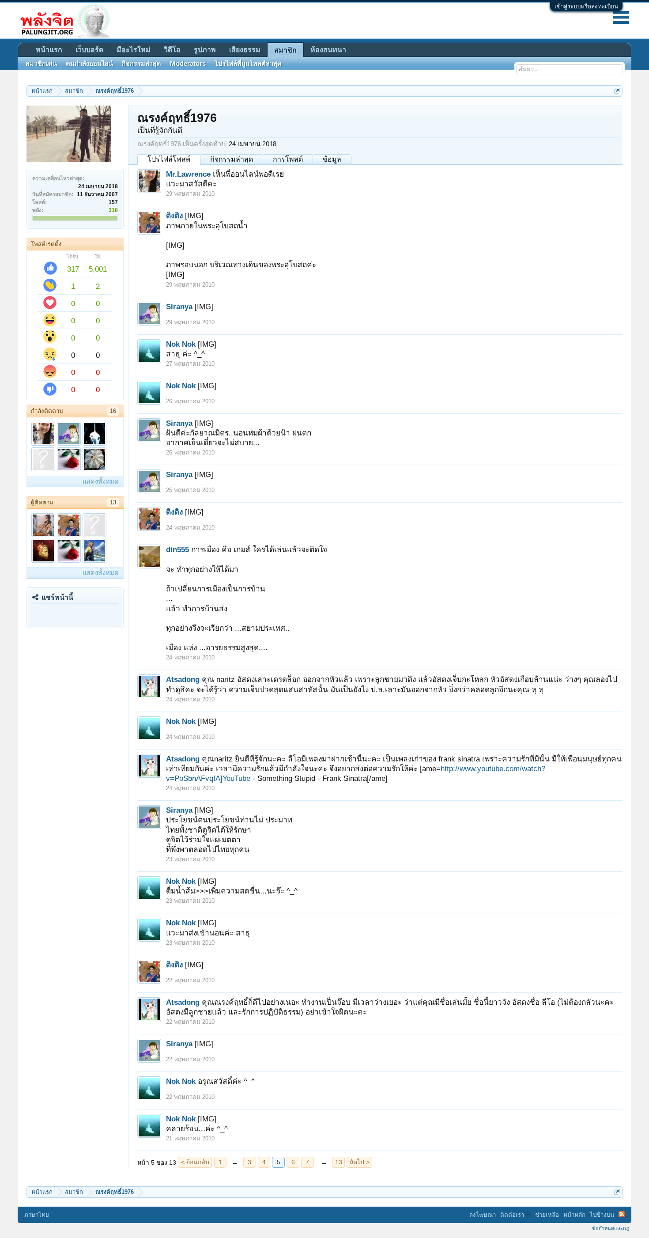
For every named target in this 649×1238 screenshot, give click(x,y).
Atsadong (183, 679)
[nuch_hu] (94, 525)
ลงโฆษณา (482, 1214)
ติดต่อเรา (512, 1214)
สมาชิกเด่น (41, 63)
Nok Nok (181, 344)
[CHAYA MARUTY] (43, 551)
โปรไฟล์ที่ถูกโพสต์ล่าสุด (248, 63)
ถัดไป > (360, 1162)
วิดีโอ (172, 49)
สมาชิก (285, 50)
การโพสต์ (288, 159)
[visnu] (43, 525)
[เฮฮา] (69, 459)
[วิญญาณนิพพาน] (94, 434)
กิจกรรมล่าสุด (231, 159)
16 (113, 411)
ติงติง (174, 215)
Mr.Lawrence (188, 174)
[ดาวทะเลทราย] (94, 459)
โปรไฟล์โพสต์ (168, 159)
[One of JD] (94, 551)
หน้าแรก (49, 49)
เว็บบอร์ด (89, 49)
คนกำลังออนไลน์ (89, 63)
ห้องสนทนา (328, 49)
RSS (622, 1214)
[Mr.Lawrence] (43, 434)
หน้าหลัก (574, 1214)
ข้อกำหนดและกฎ (610, 1228)
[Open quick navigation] (617, 91)
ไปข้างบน (602, 1214)
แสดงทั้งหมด (101, 481)
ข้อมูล (332, 159)
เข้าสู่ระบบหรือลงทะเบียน (586, 6)
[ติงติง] (69, 525)
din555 (177, 549)
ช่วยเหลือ (547, 1214)
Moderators (188, 63)
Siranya (179, 306)
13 (113, 502)
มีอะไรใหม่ (134, 49)
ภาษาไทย (36, 1214)
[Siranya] (69, 434)
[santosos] (43, 459)
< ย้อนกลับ (195, 1162)
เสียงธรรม (244, 49)
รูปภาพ (205, 49)
